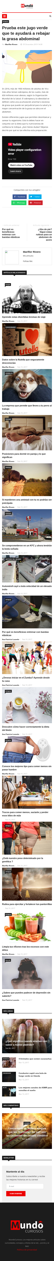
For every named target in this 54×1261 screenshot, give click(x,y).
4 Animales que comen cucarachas (35, 1059)
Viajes (8, 285)
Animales (9, 373)
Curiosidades (11, 327)
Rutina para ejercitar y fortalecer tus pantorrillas (27, 904)
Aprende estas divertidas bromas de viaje (24, 317)
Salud (8, 960)
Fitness (5, 22)
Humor (27, 1123)
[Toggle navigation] (4, 16)
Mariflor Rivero (11, 44)
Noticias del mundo (13, 559)
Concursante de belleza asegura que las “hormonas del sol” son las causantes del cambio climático (27, 1132)
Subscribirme (16, 1193)
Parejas (8, 419)
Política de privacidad (27, 1249)
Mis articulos (28, 256)
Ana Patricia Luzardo (10, 639)
